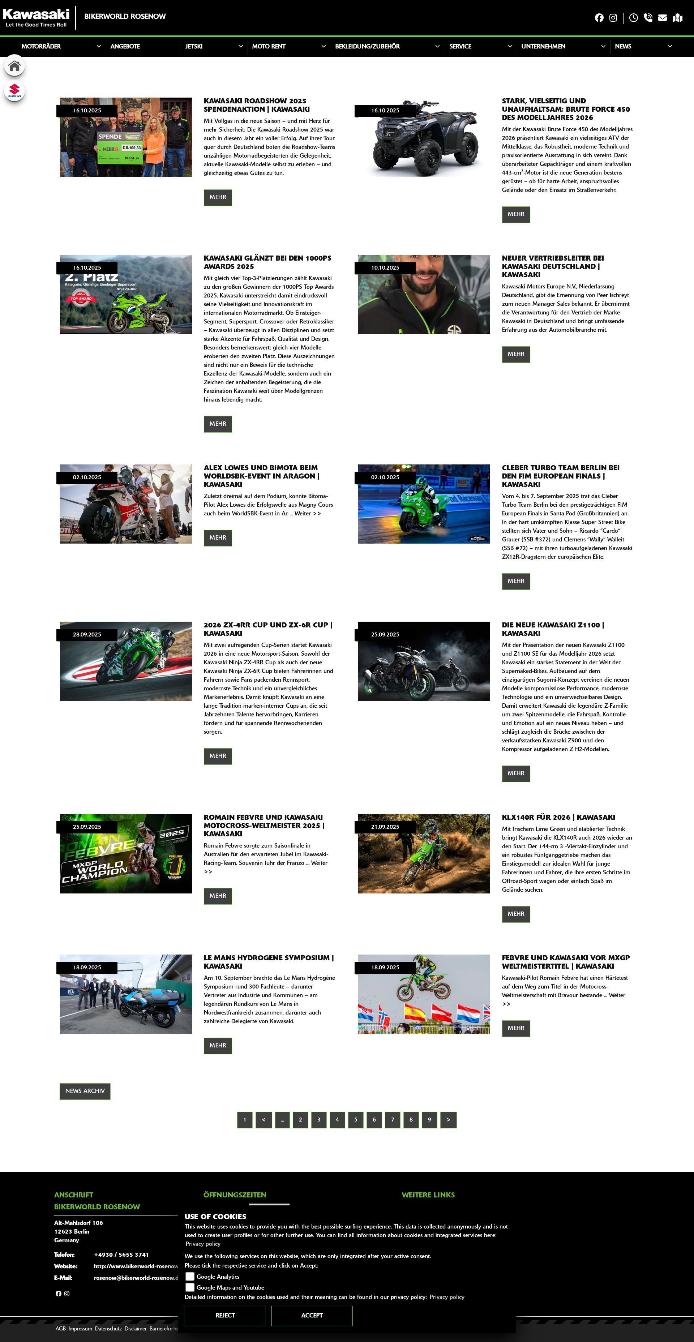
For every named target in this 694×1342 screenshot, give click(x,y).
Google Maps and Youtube (230, 1288)
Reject (225, 1316)
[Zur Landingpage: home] (14, 65)
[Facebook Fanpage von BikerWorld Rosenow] (599, 18)
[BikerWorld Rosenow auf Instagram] (613, 18)
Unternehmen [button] (543, 47)
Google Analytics (218, 1277)
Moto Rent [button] (269, 47)
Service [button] (460, 47)
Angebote (125, 47)
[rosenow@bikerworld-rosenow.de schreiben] (662, 18)
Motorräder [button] (41, 47)
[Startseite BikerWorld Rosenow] (36, 18)
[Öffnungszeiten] (633, 18)
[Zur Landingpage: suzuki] (14, 90)
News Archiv (85, 1091)
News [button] (623, 47)
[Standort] (677, 18)
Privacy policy (203, 1244)
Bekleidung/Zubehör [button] (367, 47)
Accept (312, 1316)
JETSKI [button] (193, 47)
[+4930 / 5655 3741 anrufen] (648, 18)
